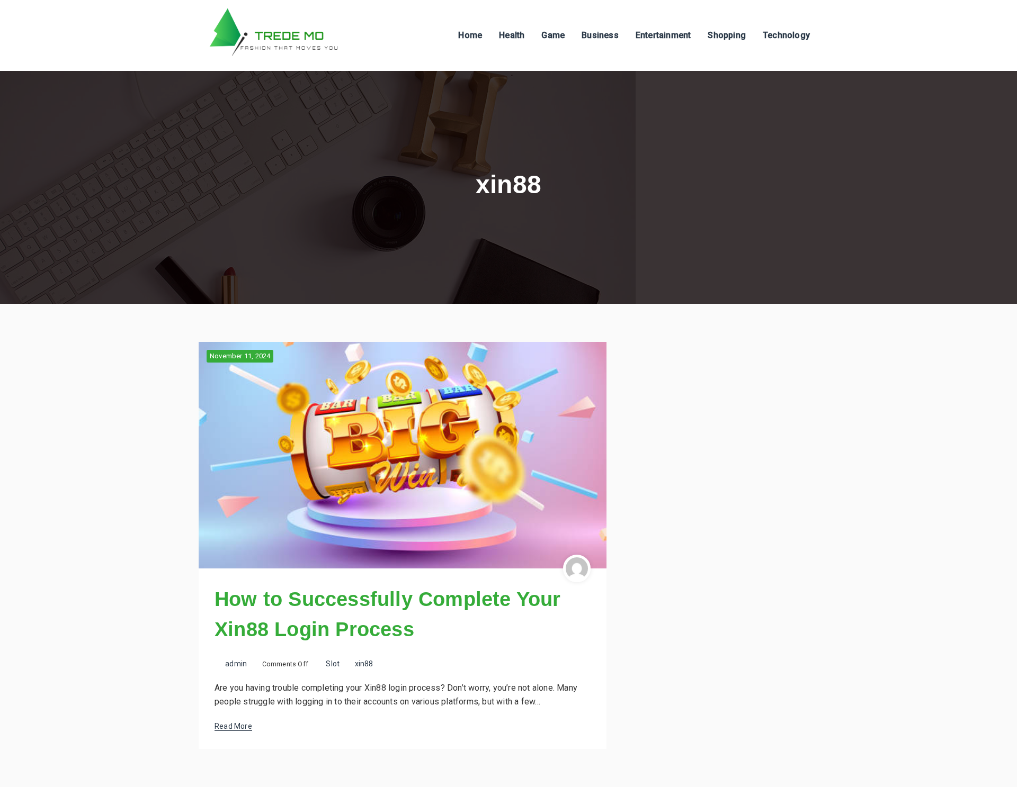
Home (470, 35)
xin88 (364, 663)
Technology (786, 35)
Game (553, 35)
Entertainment (663, 35)
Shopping (727, 35)
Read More (233, 726)
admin (236, 663)
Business (600, 35)
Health (511, 35)
